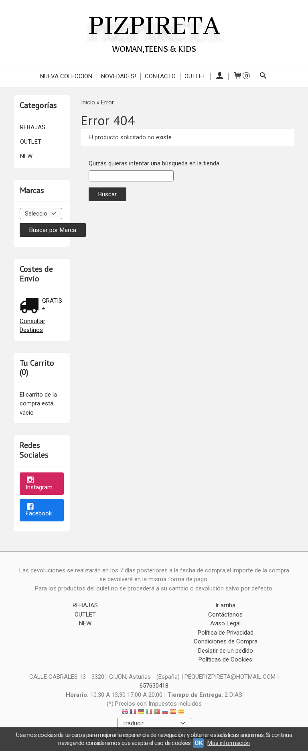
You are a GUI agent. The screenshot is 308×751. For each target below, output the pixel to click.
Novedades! (118, 76)
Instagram (39, 487)
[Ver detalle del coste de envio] (31, 306)
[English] (125, 712)
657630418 (154, 685)
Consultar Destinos (32, 325)
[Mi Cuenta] (219, 76)
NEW (26, 156)
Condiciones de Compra (225, 641)
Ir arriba (225, 605)
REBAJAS (32, 127)
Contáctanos (225, 614)
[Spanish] (173, 712)
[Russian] (165, 712)
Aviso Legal (225, 623)
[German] (141, 712)
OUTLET (195, 76)
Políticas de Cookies (225, 659)
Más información (228, 743)
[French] (133, 712)
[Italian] (149, 712)
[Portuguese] (157, 712)
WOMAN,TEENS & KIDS (154, 49)
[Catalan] (182, 712)
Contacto (160, 76)
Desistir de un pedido (225, 650)
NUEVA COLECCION (66, 76)
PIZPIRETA (154, 26)
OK (198, 743)
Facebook (39, 513)
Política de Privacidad (225, 632)
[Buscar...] (263, 76)
